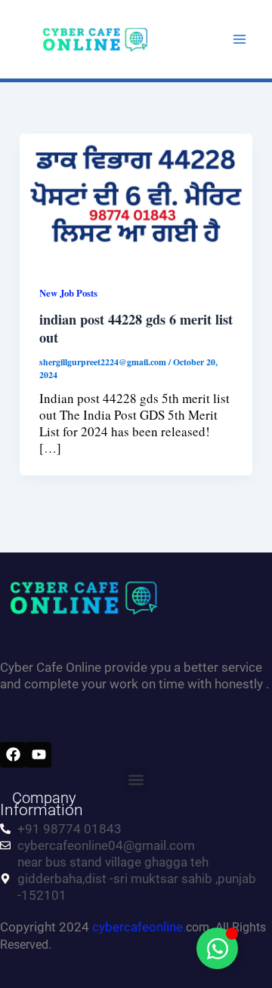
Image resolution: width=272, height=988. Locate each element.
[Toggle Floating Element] (217, 948)
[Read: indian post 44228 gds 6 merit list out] (136, 196)
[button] (136, 780)
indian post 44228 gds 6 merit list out (136, 328)
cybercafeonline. (139, 926)
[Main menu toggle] (240, 39)
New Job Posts (68, 293)
